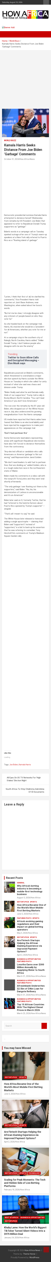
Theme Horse (29, 1254)
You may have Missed (17, 1048)
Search (44, 1026)
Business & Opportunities (29, 959)
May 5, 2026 (22, 933)
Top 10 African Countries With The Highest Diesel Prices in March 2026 (30, 1007)
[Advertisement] (25, 77)
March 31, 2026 (23, 976)
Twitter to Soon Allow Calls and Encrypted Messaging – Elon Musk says (23, 360)
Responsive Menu (46, 2)
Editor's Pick (23, 902)
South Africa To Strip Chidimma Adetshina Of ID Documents (25, 790)
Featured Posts (24, 918)
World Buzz (10, 140)
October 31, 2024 (11, 159)
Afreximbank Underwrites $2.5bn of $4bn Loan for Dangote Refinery (31, 988)
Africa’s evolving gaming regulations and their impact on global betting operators (30, 925)
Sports (33, 902)
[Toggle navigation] (5, 34)
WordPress (34, 1257)
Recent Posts (14, 878)
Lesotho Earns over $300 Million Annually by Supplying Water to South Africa (31, 968)
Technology (34, 1173)
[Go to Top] (46, 1249)
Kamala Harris (25, 764)
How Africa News (27, 159)
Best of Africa (11, 1217)
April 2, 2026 (22, 955)
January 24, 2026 (11, 1237)
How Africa (35, 898)
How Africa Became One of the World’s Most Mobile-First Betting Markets (31, 908)
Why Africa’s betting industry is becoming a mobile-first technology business (29, 890)
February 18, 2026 (11, 1190)
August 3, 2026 (23, 898)
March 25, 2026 (23, 1013)
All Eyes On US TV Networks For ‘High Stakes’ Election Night (24, 779)
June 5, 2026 (22, 914)
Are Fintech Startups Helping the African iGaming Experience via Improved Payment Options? (29, 946)
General (20, 883)
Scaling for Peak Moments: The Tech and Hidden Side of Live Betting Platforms (24, 1183)
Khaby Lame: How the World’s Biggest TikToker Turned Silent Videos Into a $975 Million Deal (25, 1230)
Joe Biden (13, 764)
